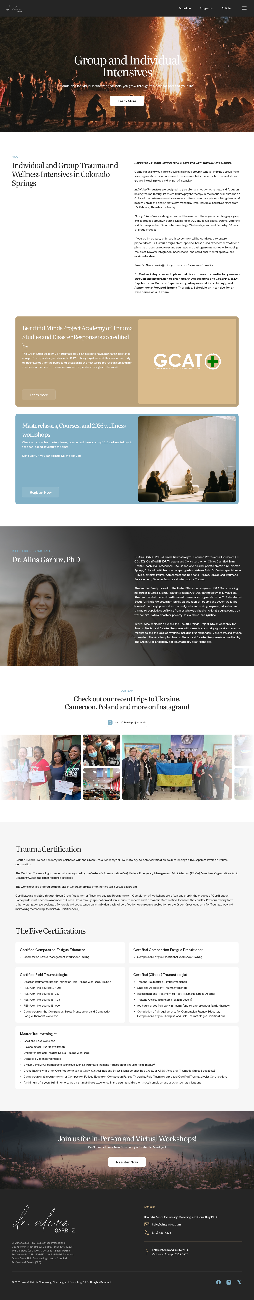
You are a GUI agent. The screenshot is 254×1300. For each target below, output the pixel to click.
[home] (14, 8)
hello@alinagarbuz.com (166, 1224)
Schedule (184, 8)
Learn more (39, 394)
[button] (244, 8)
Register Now (41, 492)
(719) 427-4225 (161, 1232)
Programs (206, 8)
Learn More (127, 101)
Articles (227, 8)
